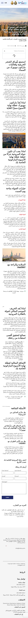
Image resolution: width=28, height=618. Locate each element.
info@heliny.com (20, 548)
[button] (4, 51)
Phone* (17, 476)
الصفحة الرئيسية (22, 39)
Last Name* (18, 470)
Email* (3, 476)
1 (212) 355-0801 (21, 593)
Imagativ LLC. (21, 565)
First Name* (5, 470)
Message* (4, 481)
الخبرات (15, 39)
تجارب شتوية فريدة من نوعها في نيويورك (13, 513)
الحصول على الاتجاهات (19, 607)
